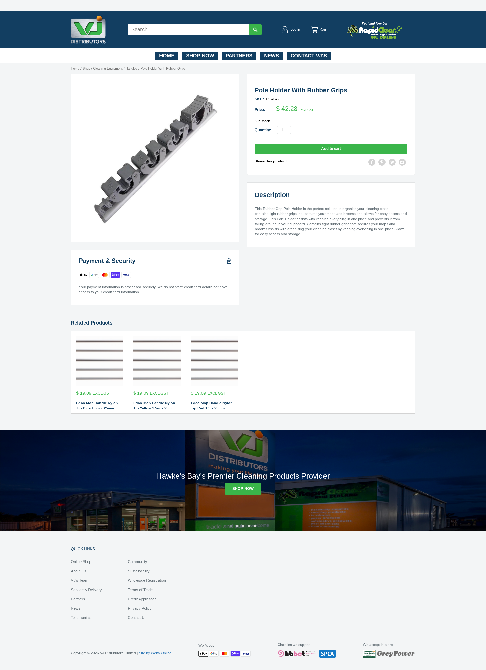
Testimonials (81, 617)
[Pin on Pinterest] (382, 163)
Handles (131, 68)
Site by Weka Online (155, 653)
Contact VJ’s (309, 55)
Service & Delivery (86, 590)
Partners (239, 55)
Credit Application (142, 599)
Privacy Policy (140, 608)
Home (166, 55)
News (271, 55)
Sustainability (139, 571)
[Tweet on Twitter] (392, 163)
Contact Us (137, 617)
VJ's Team (79, 580)
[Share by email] (402, 163)
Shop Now (200, 55)
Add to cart (331, 148)
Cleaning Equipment (108, 68)
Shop (86, 68)
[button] (231, 526)
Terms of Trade (140, 590)
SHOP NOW (243, 488)
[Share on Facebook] (372, 163)
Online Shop (81, 561)
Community (137, 561)
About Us (78, 571)
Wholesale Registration (147, 580)
